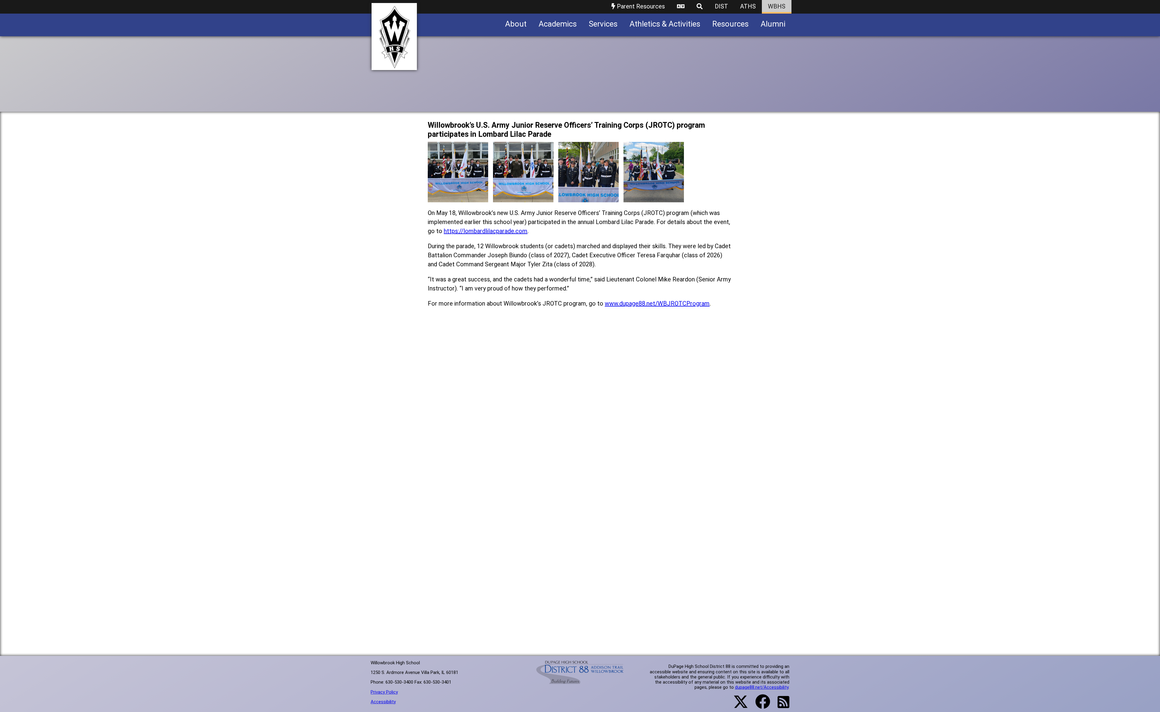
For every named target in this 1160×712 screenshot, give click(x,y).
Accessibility (383, 701)
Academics (558, 23)
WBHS (776, 6)
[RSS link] (780, 705)
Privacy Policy (384, 692)
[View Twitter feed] (737, 705)
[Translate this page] (681, 7)
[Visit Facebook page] (759, 705)
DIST (721, 6)
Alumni (773, 23)
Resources (730, 23)
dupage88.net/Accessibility (761, 687)
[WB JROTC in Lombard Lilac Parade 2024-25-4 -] (654, 197)
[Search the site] (700, 7)
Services (603, 23)
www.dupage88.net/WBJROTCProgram (657, 303)
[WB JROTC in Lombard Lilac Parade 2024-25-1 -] (458, 197)
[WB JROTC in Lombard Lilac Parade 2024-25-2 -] (523, 197)
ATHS (748, 6)
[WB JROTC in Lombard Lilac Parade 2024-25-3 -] (588, 197)
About (516, 23)
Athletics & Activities (665, 23)
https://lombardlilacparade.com (485, 231)
